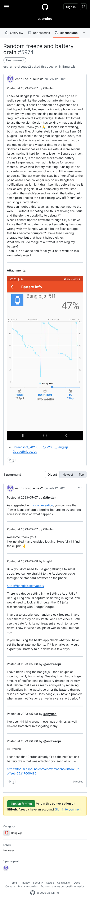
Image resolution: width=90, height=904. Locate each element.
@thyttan (49, 497)
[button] (83, 33)
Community (64, 882)
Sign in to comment (68, 809)
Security (38, 882)
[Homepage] (45, 6)
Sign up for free (21, 803)
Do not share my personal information (63, 886)
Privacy (25, 882)
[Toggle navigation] (6, 6)
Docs (77, 882)
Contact (10, 886)
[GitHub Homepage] (32, 893)
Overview (16, 33)
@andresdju (52, 664)
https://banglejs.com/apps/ (25, 585)
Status (50, 882)
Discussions (69, 33)
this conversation (41, 505)
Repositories (41, 33)
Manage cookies (28, 886)
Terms (13, 882)
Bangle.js (69, 66)
